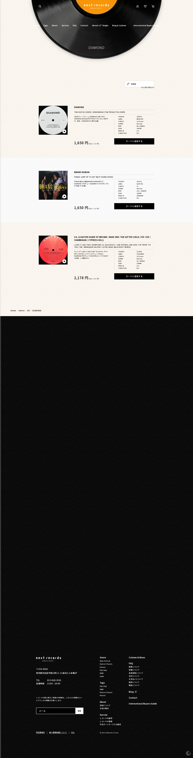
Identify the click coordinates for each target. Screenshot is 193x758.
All (28, 310)
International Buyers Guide (143, 704)
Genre (21, 310)
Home (13, 310)
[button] (39, 6)
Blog (131, 692)
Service (103, 715)
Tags (102, 683)
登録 (79, 711)
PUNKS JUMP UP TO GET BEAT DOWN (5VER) (93, 177)
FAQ (131, 663)
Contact (133, 698)
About (103, 702)
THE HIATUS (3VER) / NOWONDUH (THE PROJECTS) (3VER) (99, 112)
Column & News (137, 657)
